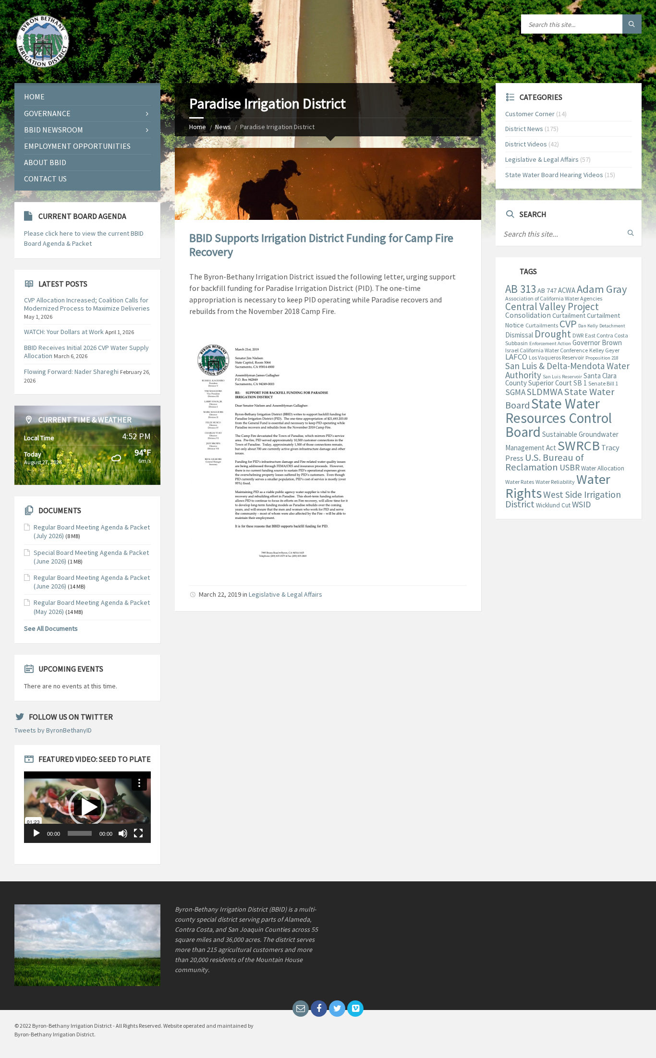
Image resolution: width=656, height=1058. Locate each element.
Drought (553, 333)
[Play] (36, 833)
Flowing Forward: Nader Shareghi (71, 371)
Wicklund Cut (553, 505)
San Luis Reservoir (562, 376)
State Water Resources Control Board (558, 418)
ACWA (566, 290)
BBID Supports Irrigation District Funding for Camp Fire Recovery (321, 244)
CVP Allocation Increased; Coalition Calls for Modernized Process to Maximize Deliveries (87, 304)
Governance (47, 113)
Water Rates (519, 481)
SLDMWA (545, 391)
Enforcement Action (550, 343)
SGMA (515, 392)
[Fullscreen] (138, 833)
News (223, 126)
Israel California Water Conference (546, 350)
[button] (87, 807)
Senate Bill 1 (603, 383)
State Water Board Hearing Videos (554, 174)
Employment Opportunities (77, 146)
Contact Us (45, 178)
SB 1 (580, 382)
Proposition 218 (602, 358)
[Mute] (123, 833)
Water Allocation (602, 468)
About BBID (45, 162)
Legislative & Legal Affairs (285, 594)
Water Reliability (555, 481)
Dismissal (519, 334)
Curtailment (568, 315)
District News (524, 128)
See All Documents (51, 628)
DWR (577, 335)
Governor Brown (597, 342)
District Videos (526, 144)
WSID (581, 504)
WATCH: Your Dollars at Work (64, 331)
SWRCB (579, 445)
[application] (87, 807)
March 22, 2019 (220, 594)
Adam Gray (602, 289)
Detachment (612, 326)
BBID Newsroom (53, 129)
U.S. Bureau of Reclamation (544, 462)
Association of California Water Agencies (553, 298)
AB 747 (547, 290)
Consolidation (528, 315)
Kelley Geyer (604, 350)
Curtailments (541, 325)
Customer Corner (530, 113)
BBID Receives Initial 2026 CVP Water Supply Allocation (86, 351)
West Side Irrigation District (563, 499)
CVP (568, 323)
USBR (569, 467)
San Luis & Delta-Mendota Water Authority (567, 370)
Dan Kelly (588, 326)
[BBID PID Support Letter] (278, 556)
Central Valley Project (552, 306)
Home (197, 126)
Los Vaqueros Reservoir (556, 357)
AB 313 (520, 289)
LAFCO (516, 357)
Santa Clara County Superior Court (561, 379)
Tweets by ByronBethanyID (53, 730)
